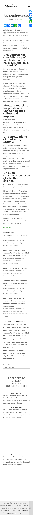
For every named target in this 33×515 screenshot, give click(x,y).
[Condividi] (31, 25)
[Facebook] (31, 14)
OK (20, 513)
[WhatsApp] (31, 21)
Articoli (21, 19)
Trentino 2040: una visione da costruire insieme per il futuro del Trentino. (15, 344)
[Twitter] (31, 11)
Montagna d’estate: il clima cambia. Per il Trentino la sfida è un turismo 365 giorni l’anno (16, 333)
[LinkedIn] (31, 18)
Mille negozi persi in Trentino (15, 339)
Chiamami (7, 227)
